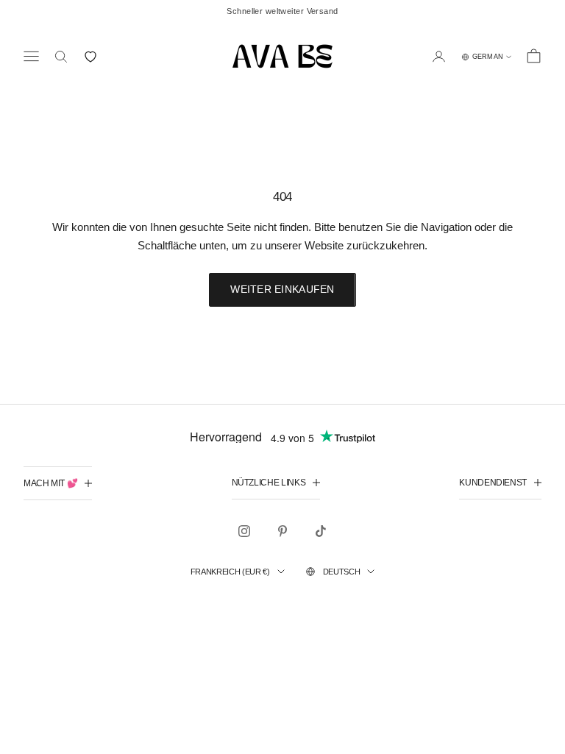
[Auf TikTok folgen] (320, 531)
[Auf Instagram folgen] (244, 531)
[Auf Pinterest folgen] (282, 531)
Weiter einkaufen (282, 289)
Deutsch (341, 571)
